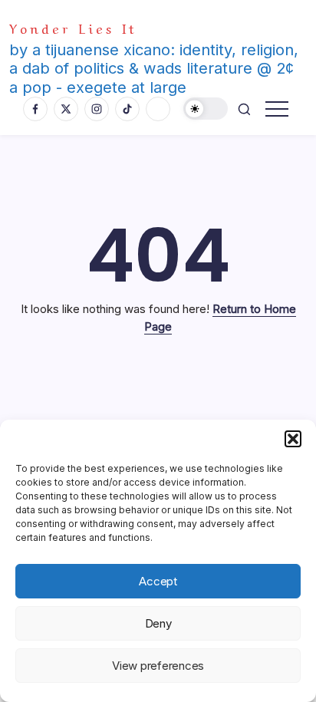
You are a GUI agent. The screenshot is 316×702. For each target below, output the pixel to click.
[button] (293, 439)
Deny (158, 623)
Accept (158, 581)
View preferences (158, 665)
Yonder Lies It (73, 27)
